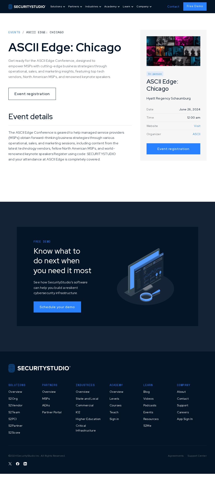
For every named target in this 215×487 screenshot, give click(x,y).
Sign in (114, 419)
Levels (114, 398)
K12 (78, 412)
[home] (27, 6)
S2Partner (15, 426)
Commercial (84, 405)
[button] (58, 6)
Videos (148, 398)
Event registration (32, 93)
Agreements (176, 455)
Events (14, 32)
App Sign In (185, 419)
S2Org (13, 398)
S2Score (14, 432)
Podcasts (149, 405)
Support (182, 405)
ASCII (196, 134)
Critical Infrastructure (86, 428)
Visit (197, 126)
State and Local (87, 398)
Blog (146, 392)
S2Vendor (15, 405)
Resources (151, 419)
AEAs (46, 405)
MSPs (46, 398)
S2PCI (12, 419)
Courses (116, 405)
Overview (15, 392)
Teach (114, 412)
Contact (173, 6)
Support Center (197, 455)
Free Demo (195, 6)
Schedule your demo (57, 307)
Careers (183, 412)
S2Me (147, 426)
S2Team (14, 412)
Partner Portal (52, 412)
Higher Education (88, 419)
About (181, 392)
